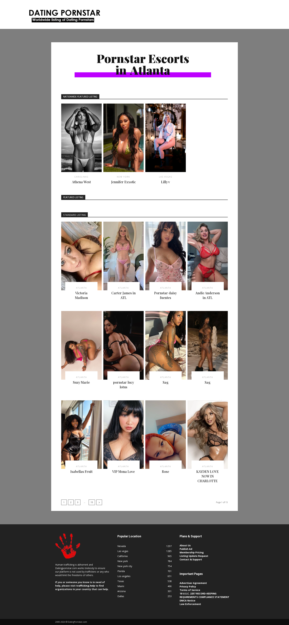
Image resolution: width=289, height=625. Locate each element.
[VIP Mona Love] (123, 434)
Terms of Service (190, 590)
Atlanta (81, 288)
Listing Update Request (194, 556)
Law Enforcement (190, 604)
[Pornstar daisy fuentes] (165, 256)
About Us (185, 545)
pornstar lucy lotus (123, 384)
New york (123, 177)
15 (92, 502)
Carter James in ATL (123, 295)
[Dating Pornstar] (64, 17)
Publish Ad (186, 549)
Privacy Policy (188, 586)
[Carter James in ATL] (123, 256)
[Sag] (165, 345)
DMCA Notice (187, 600)
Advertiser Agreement (193, 583)
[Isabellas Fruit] (81, 434)
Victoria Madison (81, 295)
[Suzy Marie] (81, 345)
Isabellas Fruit (81, 471)
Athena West (81, 182)
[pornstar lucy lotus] (123, 345)
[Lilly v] (165, 138)
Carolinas (81, 177)
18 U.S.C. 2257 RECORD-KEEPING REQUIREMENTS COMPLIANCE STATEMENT (204, 595)
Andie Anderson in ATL (207, 295)
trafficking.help (85, 585)
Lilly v (165, 182)
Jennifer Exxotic (123, 182)
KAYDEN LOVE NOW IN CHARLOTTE (207, 476)
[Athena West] (81, 138)
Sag (165, 382)
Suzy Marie (81, 382)
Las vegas (165, 177)
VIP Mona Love (123, 471)
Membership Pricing (192, 552)
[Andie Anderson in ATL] (207, 256)
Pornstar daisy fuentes (165, 295)
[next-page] (99, 502)
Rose (165, 471)
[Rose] (165, 434)
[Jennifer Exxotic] (123, 138)
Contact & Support (191, 559)
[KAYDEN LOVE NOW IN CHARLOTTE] (207, 434)
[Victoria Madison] (81, 256)
